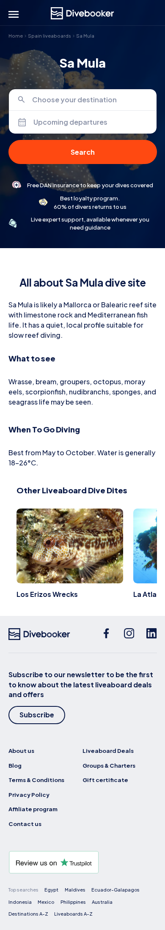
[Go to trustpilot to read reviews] (82, 862)
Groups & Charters (108, 765)
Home (15, 35)
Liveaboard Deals (108, 750)
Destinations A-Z (28, 913)
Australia (102, 902)
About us (21, 750)
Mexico (46, 902)
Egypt (51, 889)
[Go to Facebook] (106, 634)
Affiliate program (33, 808)
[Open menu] (13, 14)
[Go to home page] (82, 13)
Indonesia (20, 902)
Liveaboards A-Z (73, 913)
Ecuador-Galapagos (115, 889)
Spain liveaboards (49, 35)
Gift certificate (105, 779)
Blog (15, 765)
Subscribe (36, 714)
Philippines (73, 902)
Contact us (24, 823)
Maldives (75, 889)
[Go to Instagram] (129, 634)
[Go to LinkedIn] (151, 634)
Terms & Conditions (36, 779)
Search (83, 152)
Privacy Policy (29, 794)
